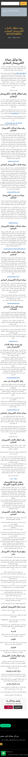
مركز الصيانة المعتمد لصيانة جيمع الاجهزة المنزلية (15, 248)
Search (23, 3)
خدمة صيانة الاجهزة (13, 341)
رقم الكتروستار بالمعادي (20, 73)
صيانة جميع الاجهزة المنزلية (13, 276)
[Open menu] (24, 14)
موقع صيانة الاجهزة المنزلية (13, 303)
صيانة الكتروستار (15, 113)
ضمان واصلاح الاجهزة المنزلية (13, 377)
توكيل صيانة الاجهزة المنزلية (13, 192)
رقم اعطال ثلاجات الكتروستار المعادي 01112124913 (14, 31)
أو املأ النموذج (18, 707)
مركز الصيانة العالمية (13, 222)
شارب (11, 478)
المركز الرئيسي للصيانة (13, 161)
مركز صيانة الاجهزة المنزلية (13, 409)
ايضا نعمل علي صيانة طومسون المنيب (13, 123)
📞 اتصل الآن (8, 707)
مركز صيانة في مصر (11, 10)
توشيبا (15, 478)
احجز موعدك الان (5, 725)
